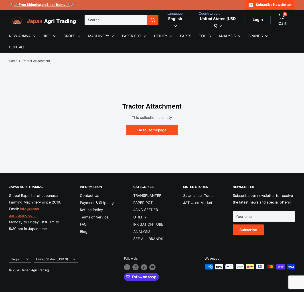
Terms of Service (94, 217)
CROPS (69, 36)
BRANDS (255, 36)
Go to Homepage (152, 130)
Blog (83, 231)
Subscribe (248, 230)
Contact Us (89, 195)
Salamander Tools (198, 195)
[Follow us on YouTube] (152, 267)
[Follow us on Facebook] (127, 267)
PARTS (185, 36)
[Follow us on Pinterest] (144, 267)
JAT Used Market (197, 202)
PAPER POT (131, 36)
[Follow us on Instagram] (135, 267)
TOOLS (205, 36)
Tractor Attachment (36, 61)
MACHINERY (98, 36)
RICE (47, 36)
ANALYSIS (227, 36)
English (16, 259)
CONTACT (17, 47)
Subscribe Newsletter (273, 4)
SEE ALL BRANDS (148, 238)
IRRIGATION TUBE (148, 224)
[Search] (152, 20)
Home (13, 61)
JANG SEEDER (145, 210)
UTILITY (160, 36)
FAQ (83, 224)
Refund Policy (91, 210)
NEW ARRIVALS (22, 36)
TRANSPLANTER (147, 195)
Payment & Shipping (97, 202)
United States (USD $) (52, 259)
